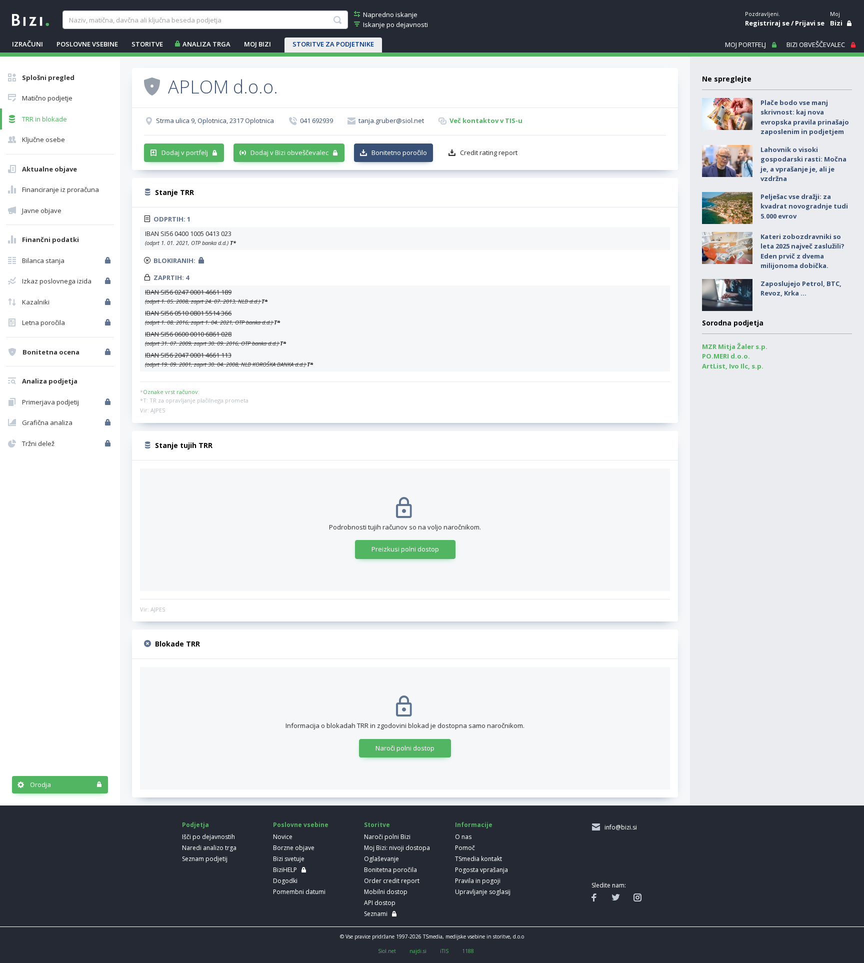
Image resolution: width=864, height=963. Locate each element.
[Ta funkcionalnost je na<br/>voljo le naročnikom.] (109, 260)
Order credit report (392, 880)
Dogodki (285, 880)
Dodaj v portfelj (185, 152)
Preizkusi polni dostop (405, 549)
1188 (468, 951)
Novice (282, 836)
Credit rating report (489, 152)
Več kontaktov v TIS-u (486, 120)
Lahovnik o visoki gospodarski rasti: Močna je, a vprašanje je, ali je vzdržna (803, 164)
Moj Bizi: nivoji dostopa (397, 848)
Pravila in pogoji (477, 880)
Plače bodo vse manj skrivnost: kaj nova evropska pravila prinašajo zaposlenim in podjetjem (804, 117)
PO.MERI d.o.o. (726, 356)
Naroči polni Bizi (387, 836)
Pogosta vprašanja (481, 870)
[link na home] (30, 19)
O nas (463, 836)
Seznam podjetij (205, 858)
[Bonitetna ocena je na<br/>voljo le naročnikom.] (109, 352)
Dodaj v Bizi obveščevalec (289, 152)
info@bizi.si (619, 827)
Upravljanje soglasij (482, 892)
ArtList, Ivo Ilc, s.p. (733, 366)
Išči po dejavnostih (208, 836)
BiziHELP (285, 870)
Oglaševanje (381, 858)
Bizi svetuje (288, 858)
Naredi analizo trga (209, 848)
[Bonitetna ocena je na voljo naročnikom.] (152, 86)
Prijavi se (809, 23)
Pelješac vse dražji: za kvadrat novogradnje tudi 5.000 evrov (804, 206)
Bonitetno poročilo (399, 152)
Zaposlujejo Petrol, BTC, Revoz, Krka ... (801, 288)
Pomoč (465, 848)
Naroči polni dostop (405, 748)
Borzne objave (293, 848)
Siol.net (387, 951)
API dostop (380, 902)
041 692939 (316, 120)
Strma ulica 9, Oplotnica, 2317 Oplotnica (215, 120)
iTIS (444, 951)
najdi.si (418, 951)
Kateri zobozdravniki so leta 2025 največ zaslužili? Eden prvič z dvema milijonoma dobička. (802, 251)
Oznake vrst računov (170, 392)
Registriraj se (767, 23)
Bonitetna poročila (390, 870)
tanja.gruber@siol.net (391, 120)
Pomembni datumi (299, 892)
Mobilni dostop (386, 892)
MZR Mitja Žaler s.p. (735, 346)
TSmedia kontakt (478, 858)
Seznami (376, 914)
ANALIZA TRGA (206, 44)
